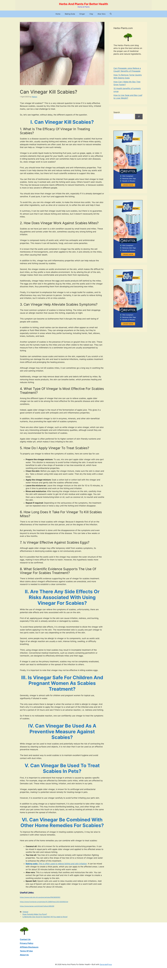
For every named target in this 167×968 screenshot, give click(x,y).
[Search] (139, 116)
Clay (91, 14)
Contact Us (25, 939)
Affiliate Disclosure (29, 947)
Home (58, 14)
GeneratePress (106, 964)
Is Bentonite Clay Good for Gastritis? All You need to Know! (44, 917)
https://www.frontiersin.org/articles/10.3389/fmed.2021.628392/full (44, 902)
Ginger (82, 14)
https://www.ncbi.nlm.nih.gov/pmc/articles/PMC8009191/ (40, 897)
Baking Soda (70, 14)
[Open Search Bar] (111, 14)
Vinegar (25, 912)
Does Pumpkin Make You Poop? (34, 914)
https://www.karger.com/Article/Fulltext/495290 (37, 906)
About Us (24, 955)
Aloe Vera (101, 14)
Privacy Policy (26, 943)
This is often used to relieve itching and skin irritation (56, 864)
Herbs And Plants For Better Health (83, 4)
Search (116, 112)
